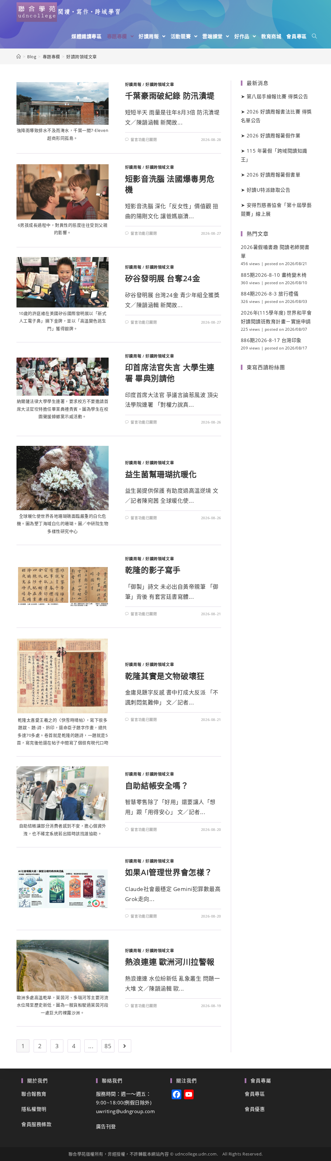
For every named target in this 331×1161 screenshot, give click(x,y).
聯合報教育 (34, 1094)
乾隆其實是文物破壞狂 (165, 676)
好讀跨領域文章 (159, 84)
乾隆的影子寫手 (153, 569)
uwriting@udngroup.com (125, 1111)
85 (107, 1046)
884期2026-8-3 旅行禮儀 (270, 293)
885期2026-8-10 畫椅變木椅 (274, 275)
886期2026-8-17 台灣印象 (271, 340)
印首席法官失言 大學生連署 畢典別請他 (170, 372)
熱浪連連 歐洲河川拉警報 (170, 961)
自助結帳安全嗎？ (157, 785)
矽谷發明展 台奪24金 (162, 278)
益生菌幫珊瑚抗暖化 (161, 474)
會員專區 (255, 1094)
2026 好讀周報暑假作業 (274, 135)
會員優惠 (255, 1109)
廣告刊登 (106, 1126)
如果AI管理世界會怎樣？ (168, 872)
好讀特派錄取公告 (269, 190)
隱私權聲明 (34, 1109)
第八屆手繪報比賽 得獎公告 (277, 96)
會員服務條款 (36, 1124)
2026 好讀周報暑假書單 (274, 174)
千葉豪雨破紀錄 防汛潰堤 (170, 95)
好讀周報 (133, 84)
